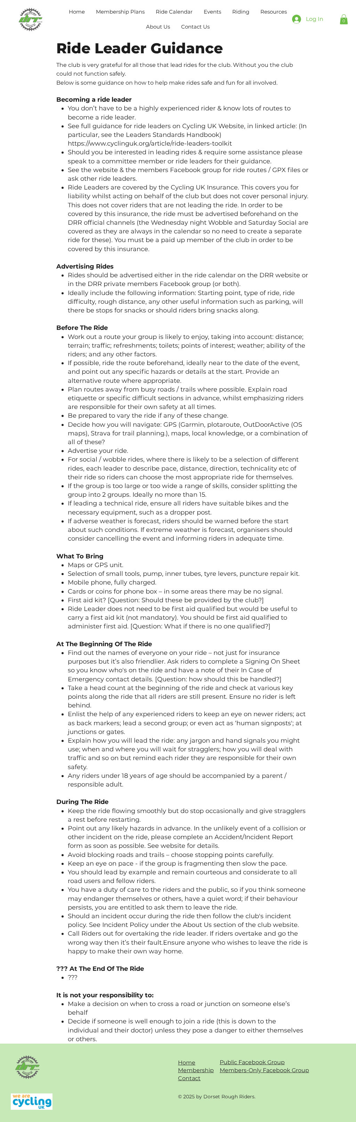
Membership (196, 1070)
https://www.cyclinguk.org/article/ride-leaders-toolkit (150, 143)
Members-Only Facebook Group (264, 1070)
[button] (241, 12)
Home (186, 1062)
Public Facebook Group (252, 1062)
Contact (189, 1078)
